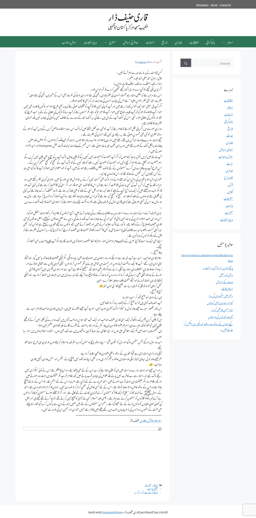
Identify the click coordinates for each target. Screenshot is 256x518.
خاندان (178, 41)
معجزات (148, 485)
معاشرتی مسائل (130, 41)
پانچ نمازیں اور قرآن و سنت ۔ (218, 267)
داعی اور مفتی (226, 274)
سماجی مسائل (226, 148)
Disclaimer (202, 4)
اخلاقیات (194, 41)
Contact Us (225, 4)
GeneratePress (112, 511)
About (214, 4)
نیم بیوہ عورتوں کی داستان (220, 316)
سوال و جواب (69, 41)
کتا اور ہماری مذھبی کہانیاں (220, 302)
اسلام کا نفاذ (227, 288)
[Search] (185, 63)
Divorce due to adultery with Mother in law (207, 257)
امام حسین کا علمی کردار (222, 309)
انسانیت (150, 41)
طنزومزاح (228, 176)
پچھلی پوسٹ (152, 488)
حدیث (229, 134)
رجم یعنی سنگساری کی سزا (221, 295)
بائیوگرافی (210, 41)
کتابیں (230, 190)
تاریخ (164, 41)
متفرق (112, 41)
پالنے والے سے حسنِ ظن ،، (146, 492)
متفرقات (228, 198)
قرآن (230, 184)
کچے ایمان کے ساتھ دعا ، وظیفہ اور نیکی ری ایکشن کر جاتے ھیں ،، (208, 326)
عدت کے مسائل (224, 281)
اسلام (230, 41)
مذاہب (229, 204)
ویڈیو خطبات (90, 41)
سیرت (230, 162)
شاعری (229, 169)
